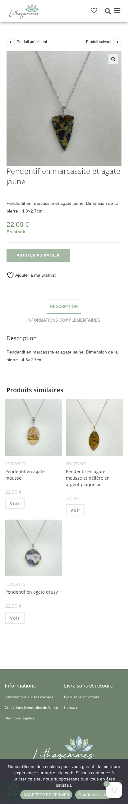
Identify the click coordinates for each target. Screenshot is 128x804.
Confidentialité (93, 794)
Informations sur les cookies (29, 697)
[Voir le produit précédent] (11, 42)
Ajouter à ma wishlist (35, 275)
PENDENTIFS (15, 463)
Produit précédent (32, 42)
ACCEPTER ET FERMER (46, 794)
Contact (70, 707)
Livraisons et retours (81, 697)
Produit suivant (98, 42)
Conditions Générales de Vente (31, 707)
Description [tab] (64, 307)
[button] (117, 11)
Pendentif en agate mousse (25, 474)
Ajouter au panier (38, 255)
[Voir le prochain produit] (117, 42)
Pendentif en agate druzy (31, 592)
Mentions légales (19, 718)
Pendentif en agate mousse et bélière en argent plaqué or (88, 477)
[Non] (120, 781)
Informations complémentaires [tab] (63, 320)
